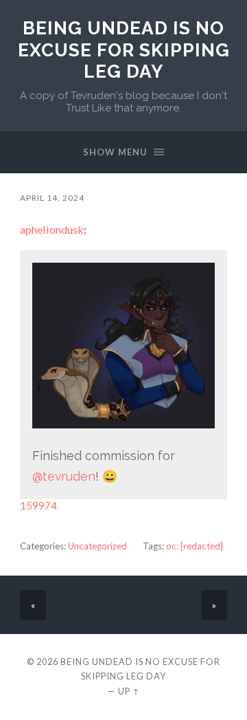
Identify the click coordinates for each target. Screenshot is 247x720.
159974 (38, 505)
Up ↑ (129, 691)
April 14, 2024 (52, 198)
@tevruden (63, 476)
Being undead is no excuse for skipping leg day (124, 49)
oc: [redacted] (194, 546)
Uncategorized (97, 546)
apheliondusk (52, 229)
